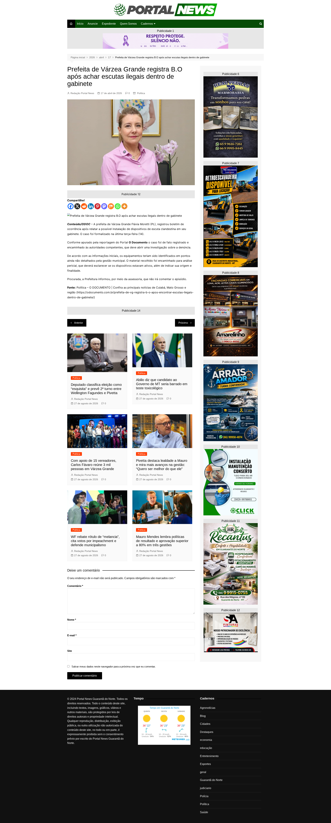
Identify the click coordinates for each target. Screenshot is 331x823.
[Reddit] (84, 206)
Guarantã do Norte (211, 780)
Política (141, 93)
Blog (203, 715)
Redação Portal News (82, 93)
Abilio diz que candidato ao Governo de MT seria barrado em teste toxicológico (161, 384)
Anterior (78, 322)
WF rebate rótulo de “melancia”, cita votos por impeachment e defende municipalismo (95, 541)
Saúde (204, 812)
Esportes (205, 764)
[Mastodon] (104, 206)
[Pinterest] (97, 206)
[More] (124, 206)
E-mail (72, 635)
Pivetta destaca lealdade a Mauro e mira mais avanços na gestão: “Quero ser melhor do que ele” (161, 465)
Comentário (75, 585)
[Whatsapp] (118, 206)
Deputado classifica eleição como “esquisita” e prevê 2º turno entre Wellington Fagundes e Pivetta (96, 389)
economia (206, 739)
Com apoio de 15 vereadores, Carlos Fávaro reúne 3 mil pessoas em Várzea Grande (93, 465)
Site (69, 650)
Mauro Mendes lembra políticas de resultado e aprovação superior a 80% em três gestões (162, 541)
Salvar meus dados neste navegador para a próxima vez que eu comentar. (114, 666)
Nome (71, 619)
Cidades (205, 723)
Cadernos (147, 23)
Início (80, 23)
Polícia (204, 796)
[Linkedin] (91, 206)
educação (206, 748)
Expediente (109, 23)
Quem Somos (128, 23)
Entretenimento (209, 756)
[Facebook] (71, 206)
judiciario (205, 788)
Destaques (206, 732)
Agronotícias (207, 707)
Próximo (183, 322)
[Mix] (111, 206)
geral (203, 772)
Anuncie (93, 23)
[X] (77, 206)
